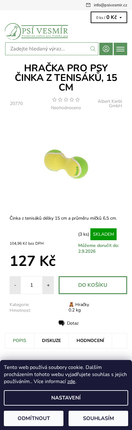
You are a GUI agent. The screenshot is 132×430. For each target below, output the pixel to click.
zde (71, 381)
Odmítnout (34, 418)
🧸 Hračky (79, 305)
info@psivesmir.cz (110, 5)
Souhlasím (98, 418)
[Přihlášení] (106, 49)
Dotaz (72, 323)
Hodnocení (90, 341)
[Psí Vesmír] (66, 31)
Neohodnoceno (66, 108)
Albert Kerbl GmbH (110, 103)
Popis (19, 341)
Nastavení (66, 397)
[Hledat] (93, 48)
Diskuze (51, 341)
